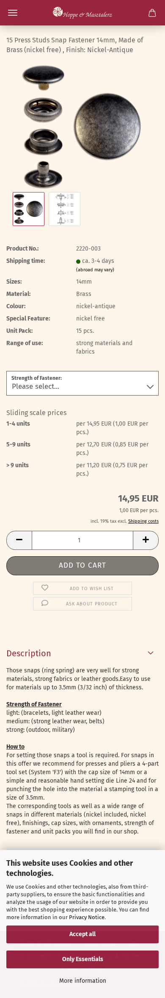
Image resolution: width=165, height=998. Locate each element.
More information (82, 980)
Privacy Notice (86, 917)
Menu (12, 12)
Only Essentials (82, 959)
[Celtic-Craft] (82, 12)
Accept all (82, 934)
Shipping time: (25, 261)
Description (28, 653)
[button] (19, 540)
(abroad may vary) (95, 270)
